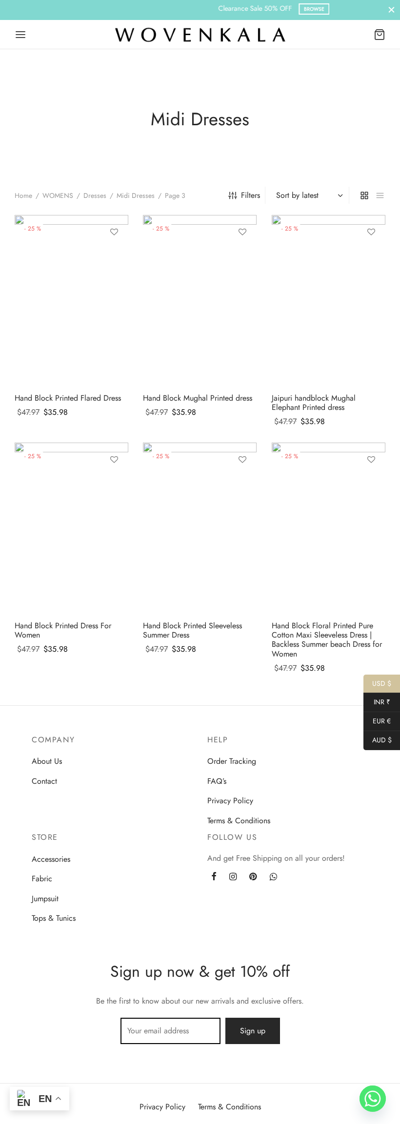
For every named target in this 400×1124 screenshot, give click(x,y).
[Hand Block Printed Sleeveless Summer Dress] (200, 528)
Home (23, 195)
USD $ (377, 683)
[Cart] (379, 34)
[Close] (391, 10)
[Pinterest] (252, 877)
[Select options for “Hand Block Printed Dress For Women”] (114, 482)
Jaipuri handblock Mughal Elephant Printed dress (314, 402)
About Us (47, 761)
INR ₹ (376, 702)
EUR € (377, 721)
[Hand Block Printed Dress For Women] (71, 528)
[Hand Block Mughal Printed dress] (200, 300)
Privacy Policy (230, 800)
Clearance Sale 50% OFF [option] (196, 8)
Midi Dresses (136, 195)
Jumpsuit (45, 898)
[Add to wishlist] (114, 232)
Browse (239, 9)
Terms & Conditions (238, 820)
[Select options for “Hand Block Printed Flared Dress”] (114, 255)
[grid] (364, 195)
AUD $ (377, 740)
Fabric (42, 878)
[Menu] (20, 34)
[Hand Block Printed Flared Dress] (71, 300)
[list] (380, 195)
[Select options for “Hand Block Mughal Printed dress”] (242, 255)
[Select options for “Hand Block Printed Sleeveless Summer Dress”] (242, 482)
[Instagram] (232, 877)
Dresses (94, 195)
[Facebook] (213, 877)
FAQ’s (216, 781)
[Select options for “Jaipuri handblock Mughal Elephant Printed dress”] (371, 255)
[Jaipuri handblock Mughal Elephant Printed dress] (328, 300)
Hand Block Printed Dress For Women (63, 630)
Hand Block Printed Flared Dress (68, 398)
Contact (44, 781)
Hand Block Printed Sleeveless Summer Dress (192, 630)
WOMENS (57, 195)
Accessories (51, 859)
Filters (250, 195)
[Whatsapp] (273, 877)
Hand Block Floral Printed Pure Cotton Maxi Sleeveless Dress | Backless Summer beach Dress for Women (327, 639)
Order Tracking (231, 761)
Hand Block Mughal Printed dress (197, 398)
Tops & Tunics (54, 918)
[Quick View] (114, 277)
